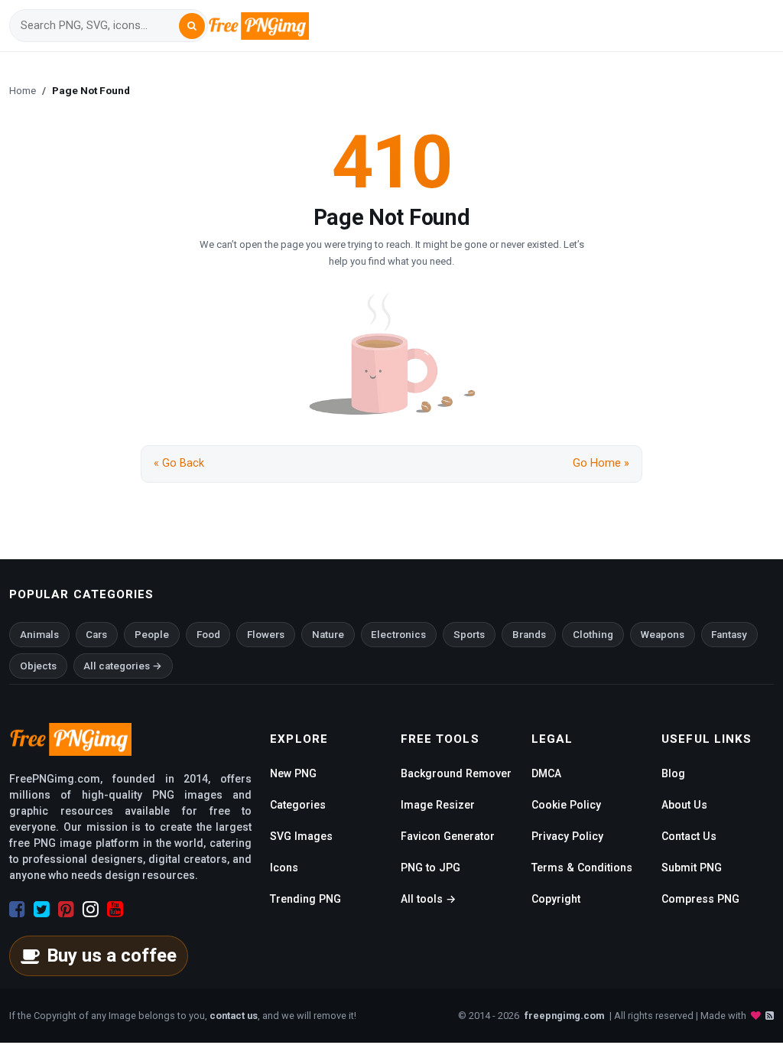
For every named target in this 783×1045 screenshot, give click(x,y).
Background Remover (456, 773)
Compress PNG (700, 899)
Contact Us (688, 836)
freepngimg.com (564, 1015)
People (152, 634)
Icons (284, 867)
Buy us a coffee (112, 955)
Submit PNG (691, 867)
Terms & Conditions (581, 867)
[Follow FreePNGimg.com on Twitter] (42, 909)
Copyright (555, 899)
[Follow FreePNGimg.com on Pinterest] (66, 909)
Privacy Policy (567, 836)
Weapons (662, 634)
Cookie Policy (566, 804)
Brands (529, 634)
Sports (469, 634)
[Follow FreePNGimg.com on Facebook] (17, 909)
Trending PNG (305, 899)
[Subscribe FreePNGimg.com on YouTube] (115, 909)
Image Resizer (438, 804)
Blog (673, 773)
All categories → (122, 666)
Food (208, 634)
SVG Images (301, 836)
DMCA (546, 773)
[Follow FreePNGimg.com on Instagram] (91, 909)
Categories (298, 804)
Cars (96, 634)
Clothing (593, 634)
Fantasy (729, 634)
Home (22, 90)
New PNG (293, 773)
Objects (38, 666)
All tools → (428, 899)
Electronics (398, 634)
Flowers (265, 634)
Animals (39, 634)
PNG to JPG (430, 867)
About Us (684, 804)
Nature (328, 634)
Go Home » (601, 463)
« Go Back (179, 463)
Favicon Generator (448, 836)
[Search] (192, 26)
